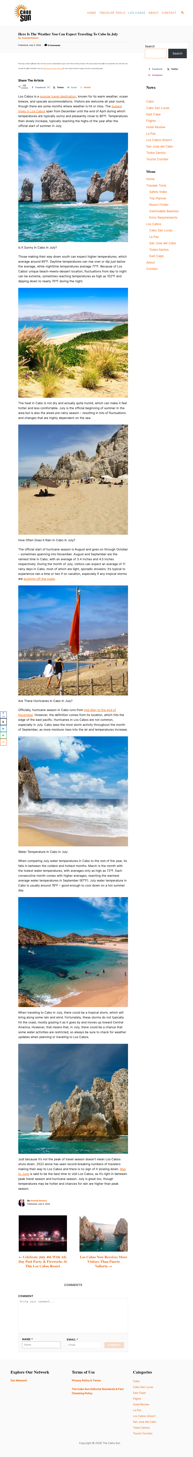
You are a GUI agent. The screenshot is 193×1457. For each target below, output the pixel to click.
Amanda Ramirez (30, 38)
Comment (25, 1296)
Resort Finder (159, 204)
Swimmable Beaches (164, 211)
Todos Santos (156, 153)
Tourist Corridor (157, 159)
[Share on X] (3, 721)
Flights (151, 121)
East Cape (153, 114)
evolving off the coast (39, 579)
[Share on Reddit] (3, 742)
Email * (72, 1339)
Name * (27, 1339)
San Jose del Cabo (159, 146)
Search (150, 46)
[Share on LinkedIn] (3, 728)
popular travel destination (58, 96)
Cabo (150, 101)
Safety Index (158, 192)
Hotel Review (155, 127)
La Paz (151, 133)
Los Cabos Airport (159, 140)
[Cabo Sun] (33, 13)
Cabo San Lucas (157, 108)
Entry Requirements (163, 217)
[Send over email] (3, 735)
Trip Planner (157, 198)
